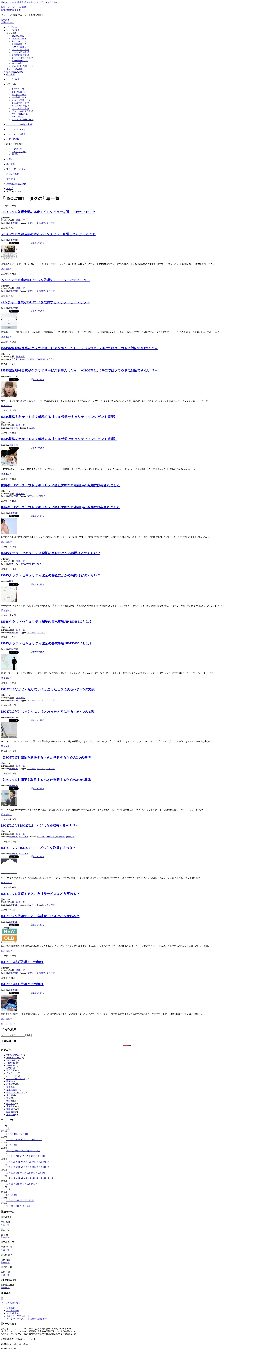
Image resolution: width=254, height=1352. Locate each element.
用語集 (15, 154)
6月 (8, 1134)
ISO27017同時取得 (20, 49)
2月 (23, 1134)
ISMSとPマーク (13, 1058)
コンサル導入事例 (14, 69)
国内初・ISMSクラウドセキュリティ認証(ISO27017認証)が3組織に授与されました (60, 485)
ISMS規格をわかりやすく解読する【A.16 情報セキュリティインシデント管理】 (59, 416)
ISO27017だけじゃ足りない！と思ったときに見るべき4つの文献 (48, 689)
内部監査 (10, 1084)
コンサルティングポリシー (19, 129)
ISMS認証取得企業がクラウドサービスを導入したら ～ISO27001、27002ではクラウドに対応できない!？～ (79, 348)
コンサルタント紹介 (15, 134)
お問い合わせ (7, 22)
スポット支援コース (21, 47)
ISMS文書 (10, 1060)
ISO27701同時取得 (20, 55)
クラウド (50, 223)
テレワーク (11, 1073)
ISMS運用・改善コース (22, 66)
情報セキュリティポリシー (19, 1316)
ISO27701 (10, 1068)
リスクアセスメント (15, 1078)
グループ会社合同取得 (22, 58)
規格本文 (10, 1106)
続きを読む (6, 269)
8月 (26, 1139)
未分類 (9, 1095)
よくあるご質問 (19, 152)
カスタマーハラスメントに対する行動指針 (26, 1319)
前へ (3, 1024)
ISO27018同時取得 (20, 52)
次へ (12, 1024)
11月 (13, 1139)
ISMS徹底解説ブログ (16, 184)
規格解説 (13, 428)
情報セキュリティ (14, 1092)
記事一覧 (20, 220)
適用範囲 (10, 1114)
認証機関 (10, 1112)
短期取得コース (19, 44)
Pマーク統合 (17, 63)
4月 (15, 1134)
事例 (8, 1081)
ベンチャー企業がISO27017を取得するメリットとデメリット (45, 280)
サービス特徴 (12, 30)
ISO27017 (13, 223)
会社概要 (10, 74)
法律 (8, 1098)
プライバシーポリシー (17, 169)
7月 (30, 1139)
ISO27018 (23, 837)
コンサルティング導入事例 (19, 124)
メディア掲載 (12, 139)
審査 (11, 564)
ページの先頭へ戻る (10, 1303)
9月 (22, 1139)
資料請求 (5, 20)
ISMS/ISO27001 (13, 1055)
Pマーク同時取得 (20, 60)
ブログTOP (11, 27)
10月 (18, 1139)
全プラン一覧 (18, 36)
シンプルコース (19, 38)
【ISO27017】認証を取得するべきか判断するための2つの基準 (46, 757)
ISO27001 (31, 223)
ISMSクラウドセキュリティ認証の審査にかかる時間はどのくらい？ (50, 553)
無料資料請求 (12, 1310)
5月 (8, 1128)
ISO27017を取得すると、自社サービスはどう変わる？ (40, 893)
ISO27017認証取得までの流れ (22, 962)
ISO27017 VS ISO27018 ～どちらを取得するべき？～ (40, 825)
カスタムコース (19, 41)
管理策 (9, 1101)
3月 (19, 1134)
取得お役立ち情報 (14, 72)
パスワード (11, 1076)
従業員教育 (11, 1090)
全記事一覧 (17, 149)
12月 (8, 1139)
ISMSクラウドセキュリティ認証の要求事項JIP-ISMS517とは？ (46, 621)
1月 (26, 1134)
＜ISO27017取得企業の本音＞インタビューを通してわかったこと (48, 212)
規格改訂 (10, 1103)
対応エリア (11, 159)
